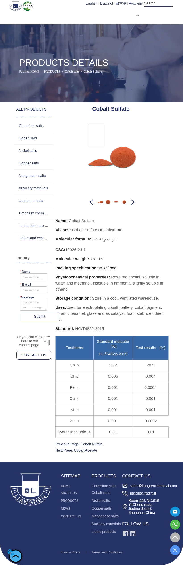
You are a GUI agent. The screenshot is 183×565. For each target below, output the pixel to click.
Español (106, 3)
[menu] (137, 15)
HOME (35, 71)
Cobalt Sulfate (93, 71)
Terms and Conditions (107, 552)
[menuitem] (137, 15)
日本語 (121, 3)
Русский (135, 3)
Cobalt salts (72, 71)
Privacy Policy (70, 552)
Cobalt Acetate (85, 450)
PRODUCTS (52, 71)
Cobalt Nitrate (91, 444)
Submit (39, 316)
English (91, 3)
